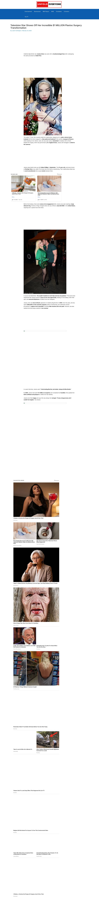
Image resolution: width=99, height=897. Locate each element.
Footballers (59, 11)
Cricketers (66, 11)
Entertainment (28, 11)
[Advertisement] (49, 43)
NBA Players (46, 11)
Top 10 (26, 16)
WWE (52, 11)
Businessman (37, 11)
